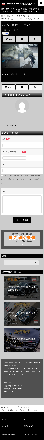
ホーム (4, 419)
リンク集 (5, 426)
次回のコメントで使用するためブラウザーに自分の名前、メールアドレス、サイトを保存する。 (21, 179)
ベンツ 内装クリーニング (12, 125)
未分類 (5, 33)
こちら (21, 244)
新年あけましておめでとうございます (21, 288)
